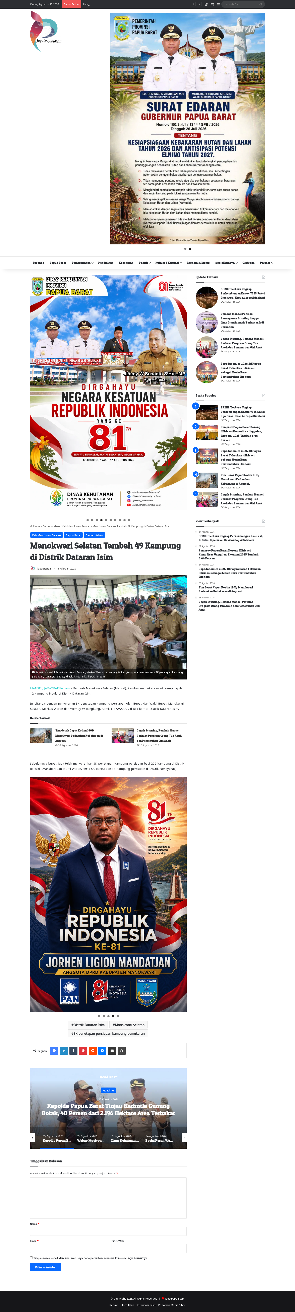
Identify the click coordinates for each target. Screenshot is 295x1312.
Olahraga (248, 262)
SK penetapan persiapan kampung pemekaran (109, 1033)
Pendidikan (105, 262)
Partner (265, 262)
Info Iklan (128, 1304)
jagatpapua (44, 568)
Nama (34, 1223)
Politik (143, 262)
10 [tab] (129, 520)
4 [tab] (101, 520)
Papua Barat (58, 262)
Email (34, 1240)
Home (37, 525)
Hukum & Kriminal (167, 262)
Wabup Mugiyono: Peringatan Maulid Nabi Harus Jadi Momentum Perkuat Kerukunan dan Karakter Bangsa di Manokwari (108, 1113)
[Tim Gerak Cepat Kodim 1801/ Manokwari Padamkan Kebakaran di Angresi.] (41, 735)
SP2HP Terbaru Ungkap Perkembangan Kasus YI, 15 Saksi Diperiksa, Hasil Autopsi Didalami (243, 293)
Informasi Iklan (146, 1304)
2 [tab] (190, 249)
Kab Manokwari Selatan (76, 525)
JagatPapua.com (174, 1298)
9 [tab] (124, 520)
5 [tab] (106, 520)
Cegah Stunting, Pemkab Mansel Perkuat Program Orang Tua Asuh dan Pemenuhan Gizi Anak (159, 735)
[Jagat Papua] (45, 31)
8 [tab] (120, 520)
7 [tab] (115, 520)
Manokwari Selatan (129, 1024)
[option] (108, 1108)
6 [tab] (111, 520)
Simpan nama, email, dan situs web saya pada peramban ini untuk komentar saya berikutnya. (91, 1257)
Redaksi (114, 1304)
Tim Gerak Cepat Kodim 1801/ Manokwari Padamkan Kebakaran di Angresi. (79, 735)
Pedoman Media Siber (171, 1304)
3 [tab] (97, 520)
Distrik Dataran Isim (89, 1024)
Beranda (38, 262)
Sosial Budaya (225, 262)
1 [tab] (185, 249)
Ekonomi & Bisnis (198, 262)
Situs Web (118, 1240)
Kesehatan (126, 262)
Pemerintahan (81, 262)
